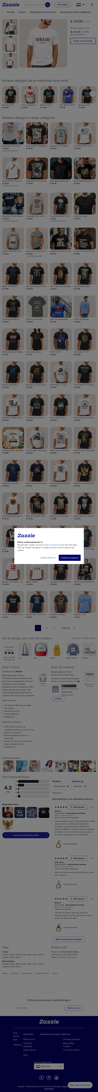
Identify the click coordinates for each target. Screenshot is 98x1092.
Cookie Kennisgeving (51, 545)
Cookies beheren (48, 557)
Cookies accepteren (70, 557)
